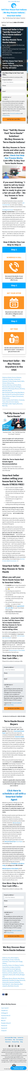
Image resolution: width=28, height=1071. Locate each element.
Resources (8, 1042)
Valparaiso (16, 984)
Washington (5, 404)
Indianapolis (10, 971)
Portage (17, 980)
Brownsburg (5, 960)
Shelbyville (17, 982)
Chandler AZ (4, 1010)
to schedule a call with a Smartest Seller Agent (14, 795)
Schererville (5, 982)
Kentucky (9, 385)
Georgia (14, 381)
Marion (11, 975)
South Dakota (14, 400)
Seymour (11, 982)
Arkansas (18, 377)
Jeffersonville (17, 971)
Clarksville (17, 960)
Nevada (10, 390)
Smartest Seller (19, 737)
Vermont (11, 402)
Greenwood (5, 969)
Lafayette (15, 973)
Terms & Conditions (15, 113)
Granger (12, 967)
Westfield (10, 986)
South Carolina (6, 400)
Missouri (17, 389)
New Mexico (21, 392)
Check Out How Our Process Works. (14, 157)
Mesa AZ (3, 1020)
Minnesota (5, 389)
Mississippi (11, 389)
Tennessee (21, 400)
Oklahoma (8, 396)
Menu (4, 25)
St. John (11, 984)
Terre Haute (13, 841)
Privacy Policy (6, 115)
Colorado (10, 379)
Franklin (21, 965)
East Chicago (19, 961)
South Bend (5, 984)
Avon (9, 958)
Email (4, 91)
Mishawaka (5, 978)
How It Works (8, 1039)
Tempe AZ (4, 1030)
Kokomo (4, 973)
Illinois (4, 383)
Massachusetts (12, 387)
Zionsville (16, 986)
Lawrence (20, 973)
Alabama (4, 377)
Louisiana (14, 385)
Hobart (4, 971)
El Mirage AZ (4, 1013)
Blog (21, 1042)
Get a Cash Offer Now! (14, 1)
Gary (3, 967)
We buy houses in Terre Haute (17, 650)
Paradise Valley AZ (6, 1023)
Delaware (4, 381)
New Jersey (14, 392)
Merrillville (16, 975)
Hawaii (19, 381)
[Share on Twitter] (6, 994)
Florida (10, 381)
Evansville (5, 965)
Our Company (19, 1039)
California (5, 379)
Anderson (4, 958)
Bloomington (14, 958)
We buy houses (17, 823)
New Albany (21, 978)
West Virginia (12, 404)
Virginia (16, 402)
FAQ (14, 1039)
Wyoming (4, 406)
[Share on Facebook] (3, 994)
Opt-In (6, 99)
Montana (22, 389)
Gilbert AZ (4, 1018)
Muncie (11, 978)
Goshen (7, 967)
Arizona (14, 377)
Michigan (18, 387)
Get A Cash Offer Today (10, 1037)
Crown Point (11, 961)
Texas (3, 402)
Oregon (14, 396)
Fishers (10, 965)
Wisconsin (19, 404)
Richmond (22, 980)
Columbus (5, 961)
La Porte (9, 973)
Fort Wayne (16, 965)
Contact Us (20, 1037)
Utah (7, 402)
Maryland (4, 387)
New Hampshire (6, 392)
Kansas (4, 385)
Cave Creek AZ (5, 1008)
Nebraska (4, 390)
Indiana (9, 383)
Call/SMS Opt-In (7, 97)
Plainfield (11, 980)
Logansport (5, 975)
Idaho (22, 381)
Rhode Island (5, 398)
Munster (15, 978)
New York (4, 394)
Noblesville (5, 980)
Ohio (3, 396)
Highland (17, 969)
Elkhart (4, 963)
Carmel (11, 960)
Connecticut (17, 379)
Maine (19, 385)
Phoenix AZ (4, 1025)
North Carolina (12, 394)
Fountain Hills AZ (5, 1015)
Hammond (12, 969)
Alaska (9, 377)
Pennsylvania (19, 396)
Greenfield (17, 967)
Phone (4, 85)
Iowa (12, 383)
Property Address (7, 80)
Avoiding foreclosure (7, 210)
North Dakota (20, 394)
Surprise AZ (4, 1028)
